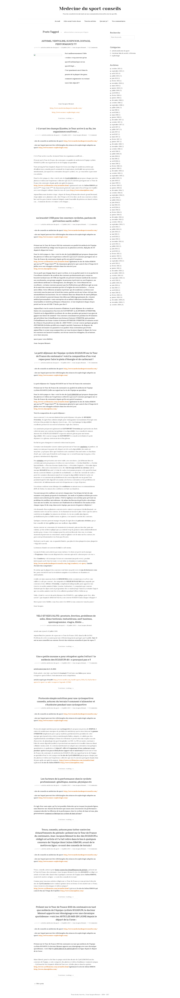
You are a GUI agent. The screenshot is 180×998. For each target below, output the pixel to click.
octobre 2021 (116, 68)
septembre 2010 (117, 278)
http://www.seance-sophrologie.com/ (66, 112)
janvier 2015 (116, 188)
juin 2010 (115, 285)
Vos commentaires (118, 21)
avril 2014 (115, 207)
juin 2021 (115, 78)
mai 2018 (114, 110)
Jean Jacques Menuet (79, 47)
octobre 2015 (116, 173)
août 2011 (115, 263)
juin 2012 (115, 249)
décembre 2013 (117, 217)
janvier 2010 (116, 297)
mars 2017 (115, 137)
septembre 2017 (117, 124)
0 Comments (93, 708)
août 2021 (115, 73)
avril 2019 (115, 93)
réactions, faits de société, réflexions (124, 53)
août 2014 (115, 197)
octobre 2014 (116, 193)
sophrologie (116, 56)
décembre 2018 (117, 100)
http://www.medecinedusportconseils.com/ (66, 108)
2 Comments (93, 224)
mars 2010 (115, 292)
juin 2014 (115, 202)
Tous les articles (90, 21)
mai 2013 (114, 234)
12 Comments (93, 47)
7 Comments (93, 663)
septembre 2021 (117, 71)
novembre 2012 (117, 241)
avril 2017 (115, 134)
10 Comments (93, 363)
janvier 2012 (116, 256)
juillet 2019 (115, 90)
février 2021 (116, 81)
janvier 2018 (116, 117)
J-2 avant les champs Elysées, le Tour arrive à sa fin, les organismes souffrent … (66, 130)
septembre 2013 (117, 224)
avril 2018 (115, 112)
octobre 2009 (116, 305)
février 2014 (116, 212)
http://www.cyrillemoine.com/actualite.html (51, 261)
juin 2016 (115, 156)
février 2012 (116, 253)
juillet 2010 (115, 283)
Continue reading (66, 118)
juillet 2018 (115, 107)
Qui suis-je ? (104, 21)
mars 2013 (115, 239)
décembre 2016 (117, 144)
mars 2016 (115, 163)
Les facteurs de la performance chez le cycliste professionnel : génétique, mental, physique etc (66, 780)
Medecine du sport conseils (90, 8)
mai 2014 (114, 205)
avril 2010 (115, 290)
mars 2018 (115, 115)
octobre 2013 (116, 222)
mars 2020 (115, 86)
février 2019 (116, 95)
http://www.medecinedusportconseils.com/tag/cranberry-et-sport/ (60, 563)
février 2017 (116, 139)
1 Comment (93, 135)
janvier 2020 (116, 88)
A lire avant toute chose (72, 21)
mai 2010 (114, 288)
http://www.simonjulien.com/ (45, 269)
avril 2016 (115, 161)
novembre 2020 (117, 83)
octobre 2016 (116, 149)
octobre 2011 (116, 258)
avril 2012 (115, 251)
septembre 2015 (117, 176)
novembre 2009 (117, 302)
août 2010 (115, 280)
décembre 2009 (117, 300)
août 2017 (115, 127)
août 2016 (115, 151)
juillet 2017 (115, 129)
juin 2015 (115, 180)
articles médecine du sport (50, 47)
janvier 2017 (116, 141)
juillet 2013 (115, 229)
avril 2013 (115, 236)
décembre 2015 (117, 171)
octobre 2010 (116, 275)
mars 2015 (115, 183)
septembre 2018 (117, 105)
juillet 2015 (115, 178)
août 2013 (115, 227)
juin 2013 (115, 232)
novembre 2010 (117, 273)
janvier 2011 (115, 268)
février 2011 (115, 266)
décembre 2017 (117, 120)
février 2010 (116, 295)
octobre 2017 (116, 122)
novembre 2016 (117, 146)
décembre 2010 (117, 271)
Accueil (57, 21)
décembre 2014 (117, 190)
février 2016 (116, 166)
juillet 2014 (115, 200)
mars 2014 (115, 210)
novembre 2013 (117, 219)
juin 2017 (115, 132)
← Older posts (39, 983)
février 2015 (116, 185)
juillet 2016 (115, 154)
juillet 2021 (115, 76)
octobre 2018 (116, 103)
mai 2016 (114, 159)
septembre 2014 (117, 195)
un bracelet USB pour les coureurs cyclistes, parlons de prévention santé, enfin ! (66, 219)
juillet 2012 (115, 246)
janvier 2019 (116, 98)
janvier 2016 (116, 168)
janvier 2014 (116, 215)
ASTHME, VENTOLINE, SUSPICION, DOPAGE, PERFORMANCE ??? (66, 43)
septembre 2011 (117, 261)
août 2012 (115, 244)
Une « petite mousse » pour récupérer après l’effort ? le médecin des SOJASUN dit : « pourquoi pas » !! (66, 658)
